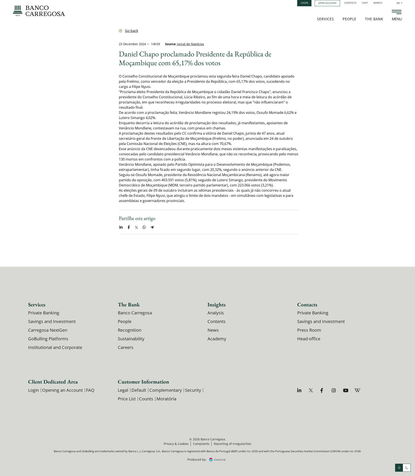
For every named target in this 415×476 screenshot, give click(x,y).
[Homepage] (39, 11)
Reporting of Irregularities (232, 444)
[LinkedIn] (300, 390)
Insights (217, 304)
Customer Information (143, 381)
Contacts (350, 2)
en (399, 3)
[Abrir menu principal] (396, 12)
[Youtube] (345, 390)
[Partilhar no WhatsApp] (144, 227)
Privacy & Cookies (176, 444)
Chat (365, 2)
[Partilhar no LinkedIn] (121, 227)
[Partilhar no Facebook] (129, 227)
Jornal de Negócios (190, 44)
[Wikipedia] (357, 390)
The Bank (374, 19)
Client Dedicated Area (53, 381)
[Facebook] (323, 390)
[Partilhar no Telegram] (152, 227)
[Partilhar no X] (136, 227)
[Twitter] (311, 390)
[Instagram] (334, 390)
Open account (327, 3)
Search (377, 2)
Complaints (201, 444)
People (349, 19)
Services (325, 19)
